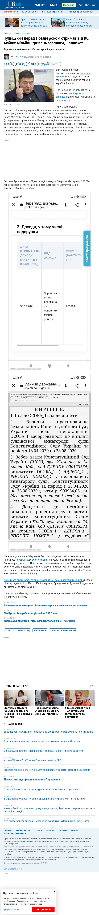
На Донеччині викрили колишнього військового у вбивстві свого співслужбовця (47, 769)
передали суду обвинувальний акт (34, 559)
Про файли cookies (11, 909)
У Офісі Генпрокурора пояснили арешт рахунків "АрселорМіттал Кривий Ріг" (45, 798)
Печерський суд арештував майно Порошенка (32, 779)
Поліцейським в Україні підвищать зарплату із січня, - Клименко (39, 621)
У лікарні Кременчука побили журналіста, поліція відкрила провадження (43, 789)
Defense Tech (11, 11)
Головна (7, 33)
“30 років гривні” (29, 11)
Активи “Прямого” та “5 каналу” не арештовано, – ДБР (32, 760)
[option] (27, 22)
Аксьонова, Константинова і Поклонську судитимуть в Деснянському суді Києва (46, 821)
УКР (87, 4)
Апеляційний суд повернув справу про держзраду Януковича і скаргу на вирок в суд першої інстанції (49, 810)
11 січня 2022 (27, 33)
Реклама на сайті (23, 830)
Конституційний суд (17, 630)
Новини (38, 4)
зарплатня (40, 630)
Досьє (51, 14)
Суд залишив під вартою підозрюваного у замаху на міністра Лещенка (42, 741)
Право (16, 33)
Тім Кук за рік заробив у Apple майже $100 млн (30, 613)
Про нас (7, 830)
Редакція (50, 830)
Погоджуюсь (43, 909)
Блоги (53, 4)
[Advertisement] (49, 160)
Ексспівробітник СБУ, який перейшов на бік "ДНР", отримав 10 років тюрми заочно (48, 731)
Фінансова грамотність (54, 11)
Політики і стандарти (68, 830)
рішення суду (63, 100)
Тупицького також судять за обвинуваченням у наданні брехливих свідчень (44, 579)
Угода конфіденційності (15, 833)
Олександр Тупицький (63, 630)
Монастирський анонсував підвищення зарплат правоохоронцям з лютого (45, 605)
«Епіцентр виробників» (81, 11)
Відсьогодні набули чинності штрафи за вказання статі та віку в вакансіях (43, 750)
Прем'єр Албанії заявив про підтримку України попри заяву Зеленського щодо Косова (33, 24)
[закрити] (54, 891)
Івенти (39, 830)
